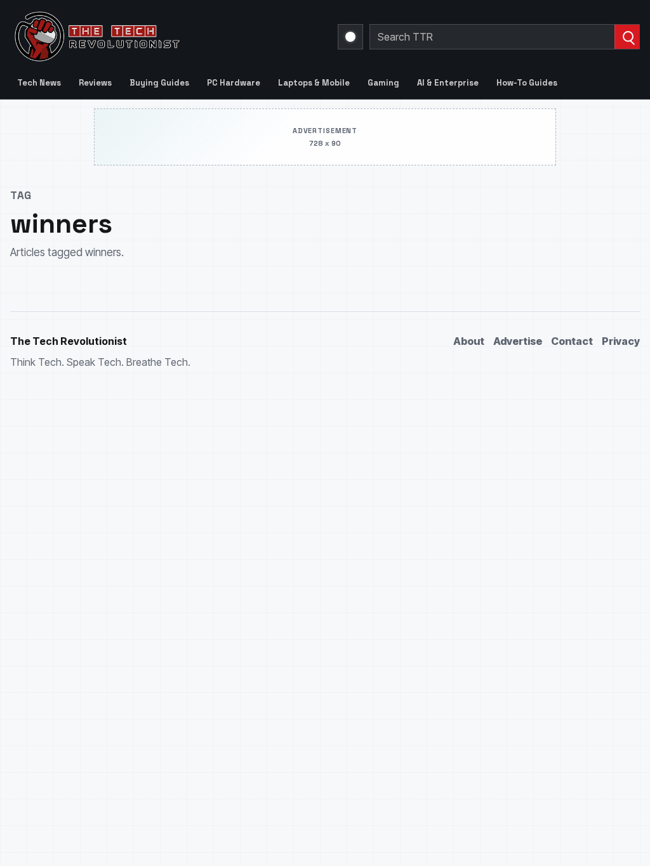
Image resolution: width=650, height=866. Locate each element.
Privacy (621, 341)
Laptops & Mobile (314, 82)
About (468, 341)
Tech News (39, 82)
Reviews (95, 82)
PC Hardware (233, 82)
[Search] (626, 37)
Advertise (517, 341)
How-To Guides (526, 82)
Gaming (383, 82)
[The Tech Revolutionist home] (166, 37)
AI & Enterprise (448, 82)
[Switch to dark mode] (350, 36)
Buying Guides (159, 82)
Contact (572, 341)
